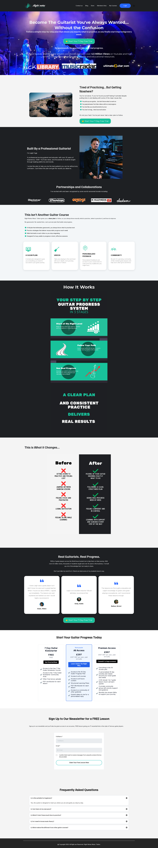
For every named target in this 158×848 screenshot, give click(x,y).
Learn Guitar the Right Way (79, 664)
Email (58, 746)
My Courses (113, 5)
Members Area (101, 5)
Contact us (79, 5)
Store (92, 5)
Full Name (59, 736)
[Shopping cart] (134, 6)
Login (125, 5)
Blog (86, 5)
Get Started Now (51, 662)
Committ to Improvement (107, 661)
